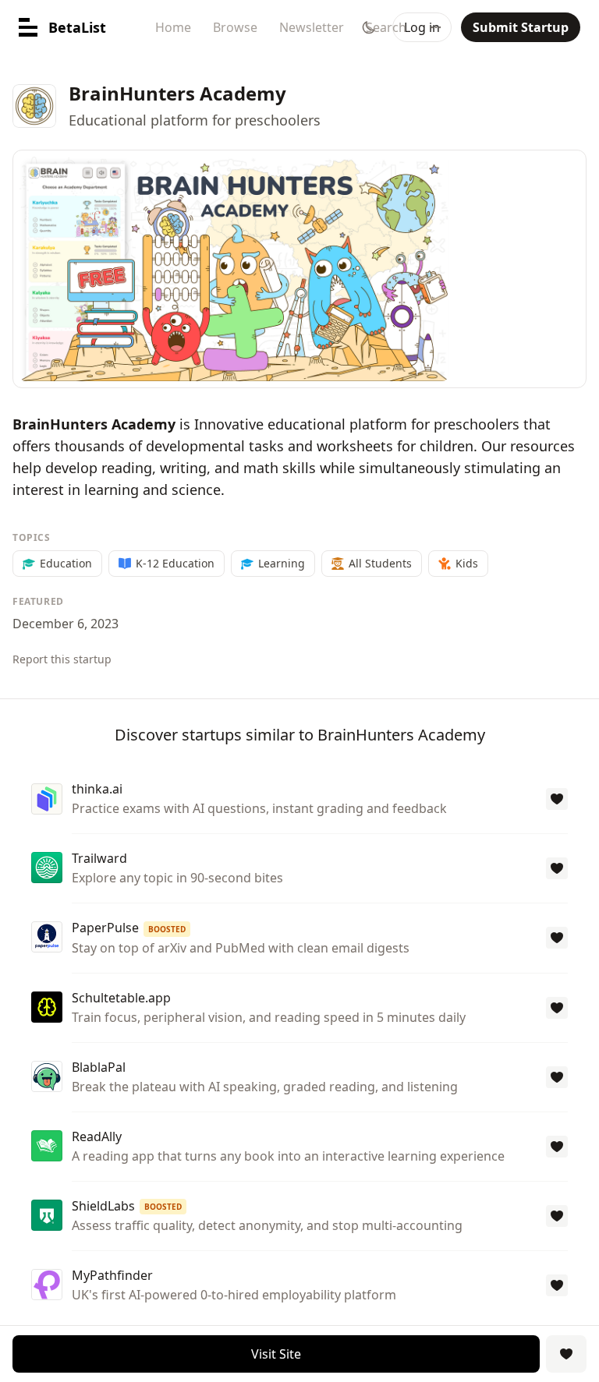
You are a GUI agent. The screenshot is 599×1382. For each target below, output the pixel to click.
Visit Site (276, 1354)
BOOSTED (167, 929)
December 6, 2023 (65, 623)
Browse (235, 27)
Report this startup (62, 659)
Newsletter (311, 27)
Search (386, 27)
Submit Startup (521, 27)
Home (173, 27)
